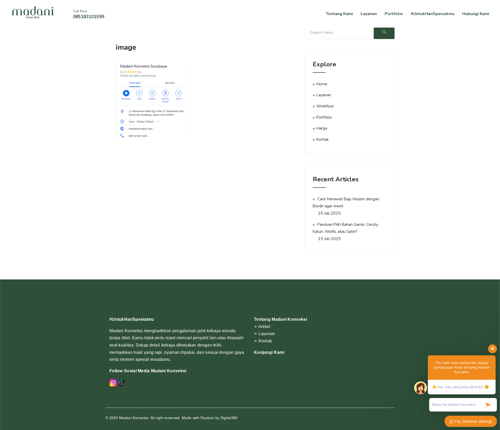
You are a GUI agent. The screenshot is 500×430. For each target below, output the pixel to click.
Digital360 (229, 418)
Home (321, 84)
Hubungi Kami (475, 14)
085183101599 (88, 17)
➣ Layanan (264, 333)
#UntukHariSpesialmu (432, 14)
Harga (321, 128)
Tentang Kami (339, 14)
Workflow (325, 106)
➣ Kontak (263, 341)
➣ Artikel (262, 326)
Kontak (322, 139)
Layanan (369, 14)
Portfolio (394, 14)
